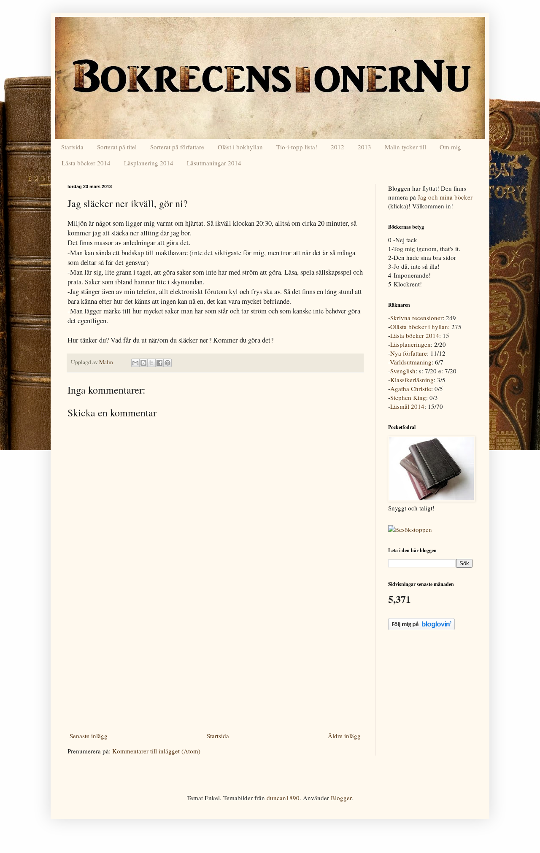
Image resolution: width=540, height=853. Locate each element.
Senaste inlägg (89, 736)
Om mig (450, 147)
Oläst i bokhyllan (240, 147)
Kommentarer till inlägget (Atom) (156, 751)
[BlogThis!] (143, 363)
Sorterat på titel (117, 147)
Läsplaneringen (410, 344)
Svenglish (403, 371)
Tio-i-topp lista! (296, 147)
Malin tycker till (405, 147)
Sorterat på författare (177, 147)
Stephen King (408, 397)
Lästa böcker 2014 (86, 163)
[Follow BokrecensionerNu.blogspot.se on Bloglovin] (421, 628)
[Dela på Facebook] (159, 363)
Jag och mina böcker (445, 197)
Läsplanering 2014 (148, 163)
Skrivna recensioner (416, 317)
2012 (337, 147)
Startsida (72, 147)
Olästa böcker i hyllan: (420, 326)
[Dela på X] (151, 363)
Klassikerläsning (412, 379)
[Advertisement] (215, 666)
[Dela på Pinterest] (167, 363)
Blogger (341, 798)
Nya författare (408, 353)
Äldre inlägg (344, 736)
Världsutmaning (411, 362)
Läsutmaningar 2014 (214, 163)
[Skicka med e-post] (135, 363)
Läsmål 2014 (407, 406)
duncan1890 (283, 798)
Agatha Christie (410, 388)
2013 (364, 147)
